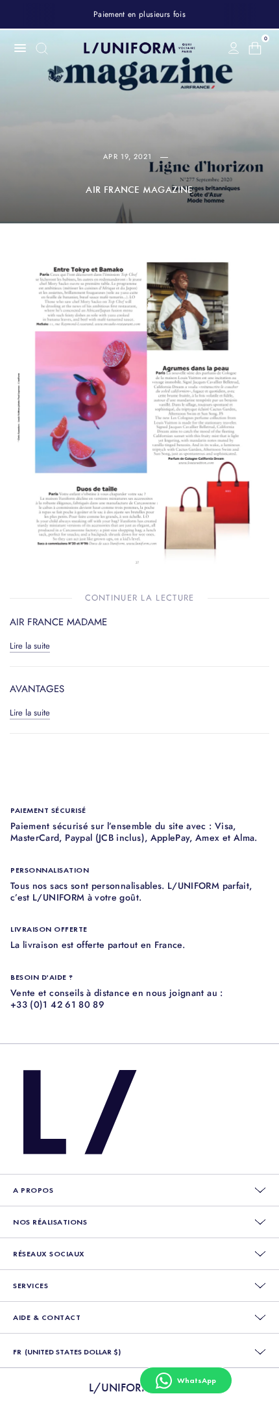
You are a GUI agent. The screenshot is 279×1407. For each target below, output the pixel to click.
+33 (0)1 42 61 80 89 (57, 1004)
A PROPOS (33, 1190)
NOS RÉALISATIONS (50, 1222)
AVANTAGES (37, 689)
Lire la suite (30, 646)
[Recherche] (42, 48)
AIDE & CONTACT (46, 1317)
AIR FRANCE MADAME (58, 622)
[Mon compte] (233, 48)
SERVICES (30, 1285)
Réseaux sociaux (49, 1254)
